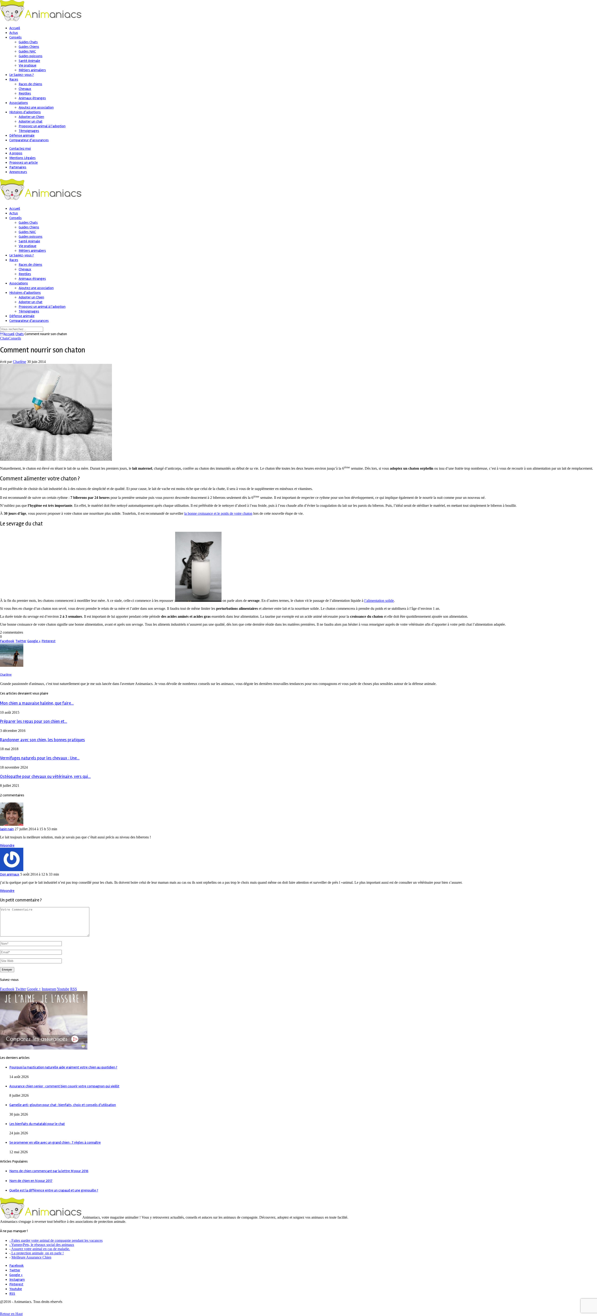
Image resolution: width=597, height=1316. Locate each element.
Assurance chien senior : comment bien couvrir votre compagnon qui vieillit (64, 1086)
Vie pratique (27, 65)
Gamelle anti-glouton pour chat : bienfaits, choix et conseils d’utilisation (62, 1105)
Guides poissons (30, 56)
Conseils (15, 37)
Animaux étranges (32, 98)
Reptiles (25, 93)
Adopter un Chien (31, 116)
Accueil (14, 28)
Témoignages (29, 130)
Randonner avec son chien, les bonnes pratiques (42, 740)
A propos (15, 153)
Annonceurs (18, 172)
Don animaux (9, 874)
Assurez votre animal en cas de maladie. (40, 1249)
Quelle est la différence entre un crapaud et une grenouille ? (53, 1190)
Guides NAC (27, 51)
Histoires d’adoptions (25, 112)
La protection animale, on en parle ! (37, 1253)
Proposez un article (23, 162)
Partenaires (17, 167)
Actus (13, 32)
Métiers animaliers (32, 70)
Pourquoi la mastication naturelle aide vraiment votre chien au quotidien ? (63, 1067)
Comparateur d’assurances (29, 140)
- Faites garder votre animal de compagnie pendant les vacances (56, 1240)
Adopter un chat (30, 121)
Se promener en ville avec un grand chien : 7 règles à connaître (55, 1142)
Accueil (7, 334)
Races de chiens (30, 84)
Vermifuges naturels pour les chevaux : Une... (40, 758)
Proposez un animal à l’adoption (42, 126)
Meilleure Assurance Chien (31, 1257)
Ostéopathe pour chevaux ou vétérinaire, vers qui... (45, 776)
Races (13, 79)
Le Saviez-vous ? (21, 74)
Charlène (19, 362)
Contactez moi (20, 148)
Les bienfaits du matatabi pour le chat (37, 1123)
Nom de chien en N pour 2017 (30, 1180)
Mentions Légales (22, 158)
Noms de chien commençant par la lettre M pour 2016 (48, 1171)
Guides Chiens (29, 46)
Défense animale (22, 135)
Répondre (7, 845)
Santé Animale (29, 60)
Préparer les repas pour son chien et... (33, 721)
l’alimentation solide (379, 601)
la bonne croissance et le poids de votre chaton (218, 513)
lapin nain (7, 829)
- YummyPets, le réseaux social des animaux (41, 1245)
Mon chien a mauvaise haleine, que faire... (37, 703)
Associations (18, 102)
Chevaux (25, 88)
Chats (19, 334)
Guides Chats (28, 42)
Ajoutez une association (36, 107)
